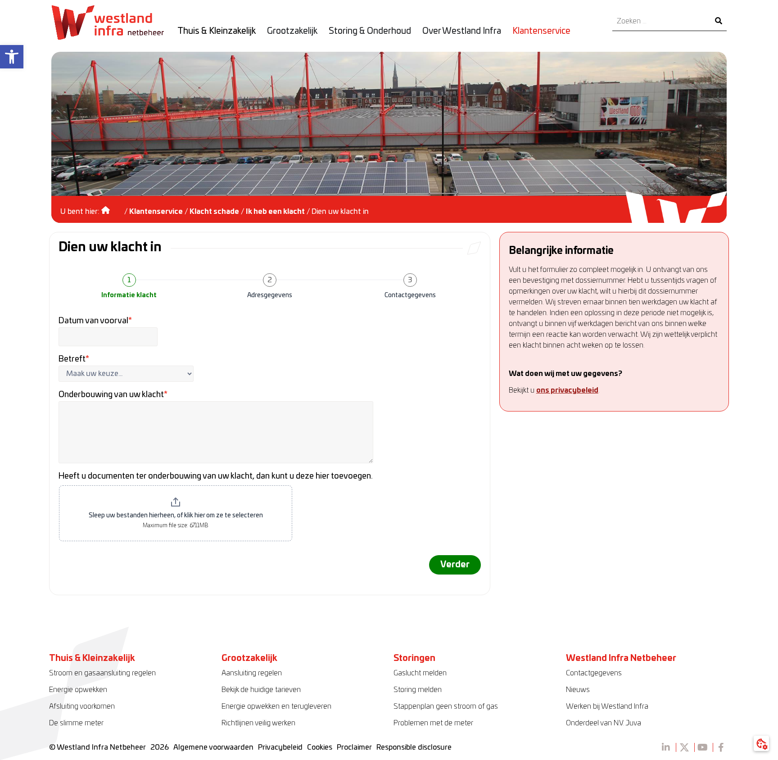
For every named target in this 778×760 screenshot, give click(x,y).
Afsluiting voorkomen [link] (82, 706)
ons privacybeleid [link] (567, 390)
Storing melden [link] (418, 689)
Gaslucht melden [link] (420, 673)
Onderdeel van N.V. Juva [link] (603, 723)
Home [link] (111, 207)
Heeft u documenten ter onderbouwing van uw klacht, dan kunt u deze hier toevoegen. (216, 476)
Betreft (74, 359)
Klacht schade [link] (214, 211)
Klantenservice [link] (156, 211)
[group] (270, 288)
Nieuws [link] (578, 689)
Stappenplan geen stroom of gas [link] (446, 706)
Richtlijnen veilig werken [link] (258, 723)
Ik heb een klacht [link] (275, 211)
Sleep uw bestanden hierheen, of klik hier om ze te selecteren (176, 515)
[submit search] (718, 21)
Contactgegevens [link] (594, 673)
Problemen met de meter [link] (433, 723)
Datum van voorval (95, 321)
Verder (455, 565)
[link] (11, 56)
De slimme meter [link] (76, 723)
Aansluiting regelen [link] (252, 673)
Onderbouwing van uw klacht (113, 395)
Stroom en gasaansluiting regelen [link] (102, 673)
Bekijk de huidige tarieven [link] (261, 689)
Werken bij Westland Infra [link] (607, 706)
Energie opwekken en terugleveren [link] (276, 706)
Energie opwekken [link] (78, 689)
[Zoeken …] (661, 21)
